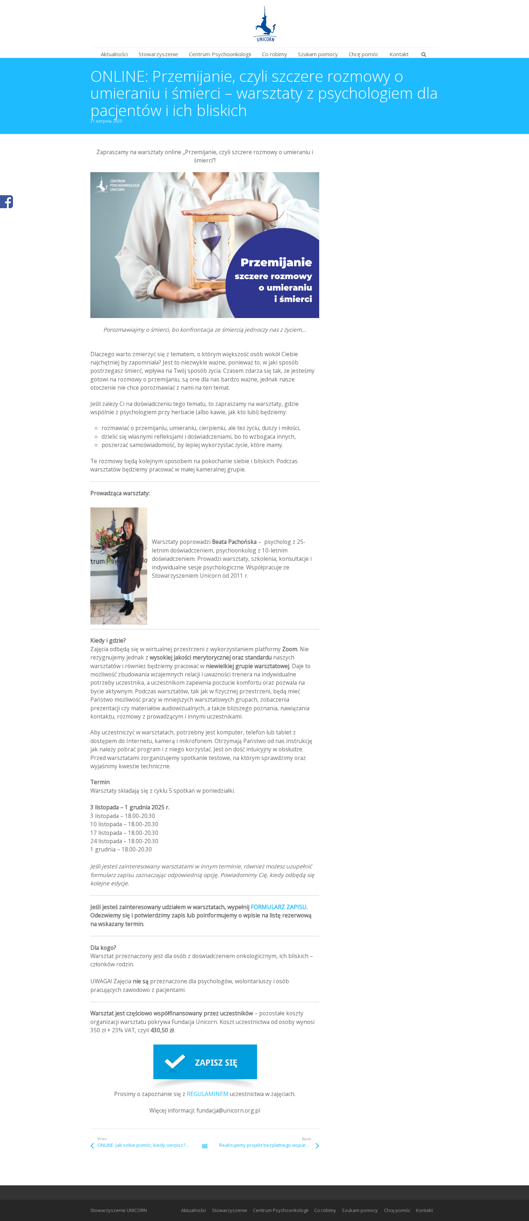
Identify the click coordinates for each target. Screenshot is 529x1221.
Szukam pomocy (360, 1210)
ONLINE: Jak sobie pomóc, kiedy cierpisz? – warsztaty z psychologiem (151, 1145)
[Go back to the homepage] (264, 24)
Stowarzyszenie (229, 1210)
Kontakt (424, 1210)
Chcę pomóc (397, 1210)
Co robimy (325, 1210)
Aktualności (193, 1210)
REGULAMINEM (208, 1094)
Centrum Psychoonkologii (280, 1210)
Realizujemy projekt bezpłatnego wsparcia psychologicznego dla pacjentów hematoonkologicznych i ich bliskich (269, 1145)
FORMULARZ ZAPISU (279, 907)
